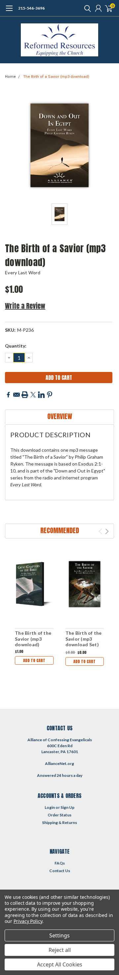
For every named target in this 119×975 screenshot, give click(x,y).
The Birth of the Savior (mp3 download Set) (83, 638)
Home (10, 77)
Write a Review (25, 306)
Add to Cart (34, 660)
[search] (86, 8)
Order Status (59, 814)
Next (107, 531)
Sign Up (67, 807)
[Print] (24, 394)
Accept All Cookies (59, 964)
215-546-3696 (31, 8)
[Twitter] (33, 394)
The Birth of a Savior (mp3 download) (56, 77)
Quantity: (15, 346)
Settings (59, 935)
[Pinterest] (49, 394)
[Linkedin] (41, 394)
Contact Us (59, 870)
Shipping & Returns (59, 822)
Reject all (60, 950)
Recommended (59, 530)
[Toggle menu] (9, 11)
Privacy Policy (28, 921)
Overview (59, 416)
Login (50, 807)
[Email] (16, 394)
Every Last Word (22, 272)
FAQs (60, 863)
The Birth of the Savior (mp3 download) (33, 638)
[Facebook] (8, 394)
